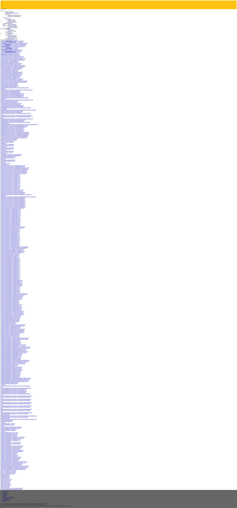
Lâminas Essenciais (11, 20)
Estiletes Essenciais (11, 19)
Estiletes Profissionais (12, 24)
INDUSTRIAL (8, 32)
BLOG (4, 8)
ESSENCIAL (8, 18)
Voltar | (5, 23)
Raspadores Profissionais (13, 27)
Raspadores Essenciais (12, 22)
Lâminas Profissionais (12, 25)
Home (4, 24)
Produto (4, 25)
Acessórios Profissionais (12, 26)
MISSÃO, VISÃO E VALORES (11, 13)
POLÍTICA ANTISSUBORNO (14, 16)
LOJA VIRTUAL (8, 48)
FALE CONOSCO (9, 50)
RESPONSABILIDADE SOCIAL (15, 15)
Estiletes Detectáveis (12, 42)
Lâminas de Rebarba (12, 30)
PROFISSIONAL (9, 23)
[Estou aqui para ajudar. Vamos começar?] (118, 20)
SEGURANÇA (8, 44)
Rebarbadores (10, 29)
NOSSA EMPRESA (9, 12)
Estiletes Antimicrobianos (13, 39)
